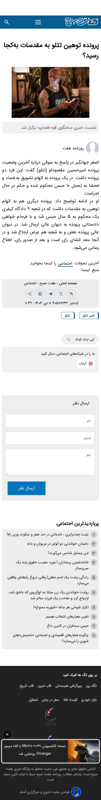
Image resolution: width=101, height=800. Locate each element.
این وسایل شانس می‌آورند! (68, 553)
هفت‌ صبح (48, 283)
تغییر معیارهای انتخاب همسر (67, 617)
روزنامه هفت (73, 148)
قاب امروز (44, 686)
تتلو (67, 315)
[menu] (38, 22)
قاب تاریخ (27, 686)
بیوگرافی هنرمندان (68, 686)
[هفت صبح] (82, 22)
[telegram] (50, 294)
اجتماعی (65, 263)
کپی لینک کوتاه (84, 339)
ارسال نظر (26, 488)
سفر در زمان (50, 700)
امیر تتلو (88, 315)
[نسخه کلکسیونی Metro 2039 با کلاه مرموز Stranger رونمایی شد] (83, 751)
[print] (40, 294)
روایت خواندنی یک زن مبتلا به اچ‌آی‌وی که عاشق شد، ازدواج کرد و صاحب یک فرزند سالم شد (49, 595)
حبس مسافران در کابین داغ (68, 626)
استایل (33, 700)
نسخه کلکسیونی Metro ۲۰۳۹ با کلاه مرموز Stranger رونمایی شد (35, 750)
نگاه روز (91, 686)
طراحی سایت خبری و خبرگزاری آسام (45, 792)
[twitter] (61, 294)
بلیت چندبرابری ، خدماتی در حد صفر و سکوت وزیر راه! (48, 534)
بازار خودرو (89, 700)
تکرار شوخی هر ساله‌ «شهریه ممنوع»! (61, 607)
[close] (50, 734)
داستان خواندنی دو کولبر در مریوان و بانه (58, 544)
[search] (6, 22)
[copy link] (71, 293)
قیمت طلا (70, 700)
